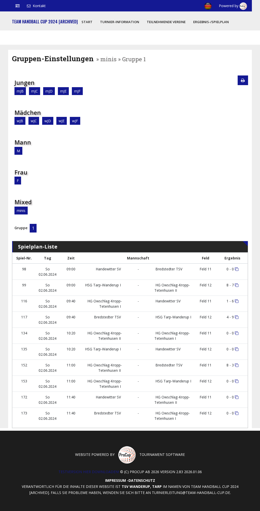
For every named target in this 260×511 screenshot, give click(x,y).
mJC (34, 91)
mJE (63, 91)
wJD (47, 120)
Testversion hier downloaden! (88, 471)
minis (21, 210)
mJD (49, 91)
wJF (75, 120)
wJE (61, 120)
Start (87, 22)
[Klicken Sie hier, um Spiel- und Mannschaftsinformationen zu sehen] (236, 269)
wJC (34, 120)
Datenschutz (141, 480)
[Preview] (243, 80)
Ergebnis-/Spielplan (211, 22)
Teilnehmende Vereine (166, 22)
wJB (20, 120)
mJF (77, 91)
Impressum (115, 480)
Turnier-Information (119, 22)
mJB (20, 91)
